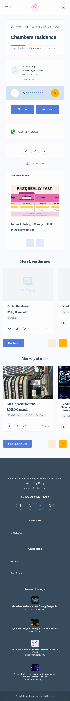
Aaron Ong (29, 66)
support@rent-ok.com (35, 488)
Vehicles (15, 561)
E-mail (49, 109)
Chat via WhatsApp (28, 131)
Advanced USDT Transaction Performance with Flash (35, 650)
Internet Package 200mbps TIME (32, 224)
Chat (24, 109)
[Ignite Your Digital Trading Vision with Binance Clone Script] (35, 622)
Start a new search (17, 443)
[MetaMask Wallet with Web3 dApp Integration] (35, 600)
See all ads (28, 79)
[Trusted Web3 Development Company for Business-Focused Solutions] (35, 667)
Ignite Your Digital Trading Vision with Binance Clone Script (35, 630)
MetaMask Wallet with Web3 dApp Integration (35, 606)
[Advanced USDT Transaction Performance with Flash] (35, 643)
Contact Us (16, 532)
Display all (13, 343)
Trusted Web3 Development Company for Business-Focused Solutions (35, 675)
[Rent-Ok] (35, 7)
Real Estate (16, 573)
